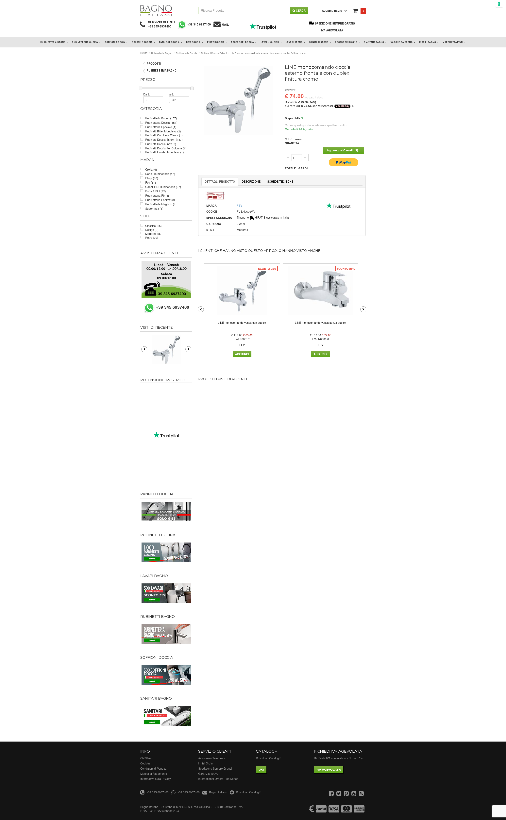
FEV (239, 206)
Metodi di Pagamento (153, 774)
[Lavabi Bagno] (166, 593)
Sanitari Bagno (319, 42)
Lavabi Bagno (294, 42)
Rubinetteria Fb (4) (157, 195)
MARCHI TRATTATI (453, 42)
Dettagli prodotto (220, 181)
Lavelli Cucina (270, 42)
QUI (261, 769)
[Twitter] (338, 794)
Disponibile (292, 118)
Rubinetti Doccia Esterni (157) (164, 140)
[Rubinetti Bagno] (166, 634)
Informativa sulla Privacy (155, 779)
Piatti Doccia (216, 42)
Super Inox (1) (154, 208)
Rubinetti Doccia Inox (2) (160, 144)
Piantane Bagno (374, 42)
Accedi (327, 10)
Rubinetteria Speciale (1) (160, 127)
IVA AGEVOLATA (332, 30)
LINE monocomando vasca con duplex (242, 323)
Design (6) (151, 230)
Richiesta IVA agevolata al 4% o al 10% (338, 758)
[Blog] (361, 794)
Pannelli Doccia (169, 42)
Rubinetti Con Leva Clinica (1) (164, 135)
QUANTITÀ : (293, 143)
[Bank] (311, 811)
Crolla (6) (151, 169)
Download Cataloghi (268, 758)
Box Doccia (193, 42)
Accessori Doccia (243, 42)
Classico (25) (153, 226)
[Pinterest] (346, 794)
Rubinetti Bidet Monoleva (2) (163, 131)
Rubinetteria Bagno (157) (161, 118)
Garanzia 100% (208, 774)
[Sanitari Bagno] (166, 716)
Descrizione (251, 181)
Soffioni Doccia (115, 42)
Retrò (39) (151, 238)
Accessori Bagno (346, 42)
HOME (143, 53)
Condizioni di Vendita (153, 768)
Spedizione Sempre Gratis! (215, 768)
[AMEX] (359, 811)
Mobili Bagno (428, 42)
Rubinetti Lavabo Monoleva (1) (164, 152)
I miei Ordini (205, 763)
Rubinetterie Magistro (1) (161, 204)
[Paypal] (321, 811)
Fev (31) (150, 182)
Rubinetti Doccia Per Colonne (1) (165, 148)
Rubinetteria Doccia (186, 53)
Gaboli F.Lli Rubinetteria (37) (163, 187)
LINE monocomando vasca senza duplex (320, 323)
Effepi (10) (151, 178)
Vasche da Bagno (402, 42)
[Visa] (334, 811)
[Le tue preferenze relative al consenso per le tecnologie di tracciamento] (499, 4)
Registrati (341, 10)
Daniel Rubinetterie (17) (160, 174)
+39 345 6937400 (160, 26)
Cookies (145, 763)
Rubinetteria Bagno (53, 42)
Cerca (300, 10)
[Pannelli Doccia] (166, 511)
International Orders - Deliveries (218, 779)
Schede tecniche (280, 181)
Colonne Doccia (142, 42)
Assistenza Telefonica (211, 758)
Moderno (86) (153, 234)
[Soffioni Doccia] (166, 675)
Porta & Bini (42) (155, 191)
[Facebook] (331, 794)
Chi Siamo (146, 758)
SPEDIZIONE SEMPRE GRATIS (335, 23)
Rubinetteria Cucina (85, 42)
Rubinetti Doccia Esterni (214, 53)
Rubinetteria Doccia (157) (161, 123)
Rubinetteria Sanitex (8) (160, 200)
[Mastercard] (346, 811)
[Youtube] (353, 794)
